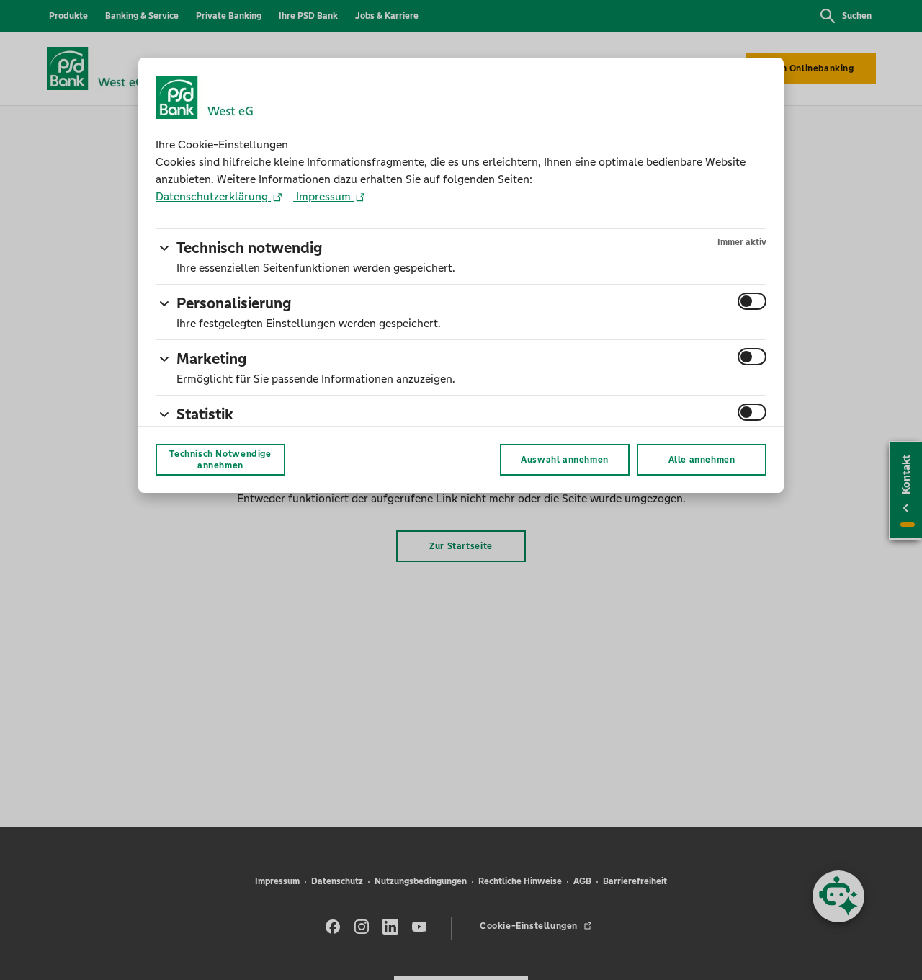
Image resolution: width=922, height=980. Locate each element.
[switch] (752, 301)
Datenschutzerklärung (213, 196)
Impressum (323, 196)
